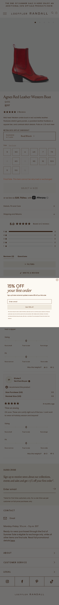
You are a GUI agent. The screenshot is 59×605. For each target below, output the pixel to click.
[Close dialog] (57, 280)
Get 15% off (29, 307)
